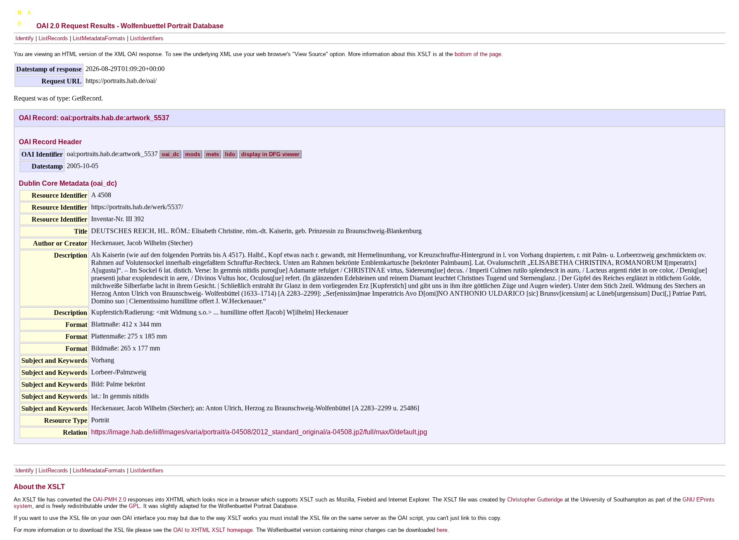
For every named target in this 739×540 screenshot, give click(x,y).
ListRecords (53, 38)
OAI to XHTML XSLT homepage (213, 530)
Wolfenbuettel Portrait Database (172, 26)
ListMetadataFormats (99, 38)
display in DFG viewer (270, 154)
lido (230, 154)
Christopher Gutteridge (535, 499)
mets (212, 154)
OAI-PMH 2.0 (109, 499)
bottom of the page (478, 54)
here (442, 530)
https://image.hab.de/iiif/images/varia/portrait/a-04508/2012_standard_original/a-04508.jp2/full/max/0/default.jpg (259, 432)
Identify (24, 38)
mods (192, 154)
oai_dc (170, 154)
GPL (134, 506)
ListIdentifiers (146, 38)
